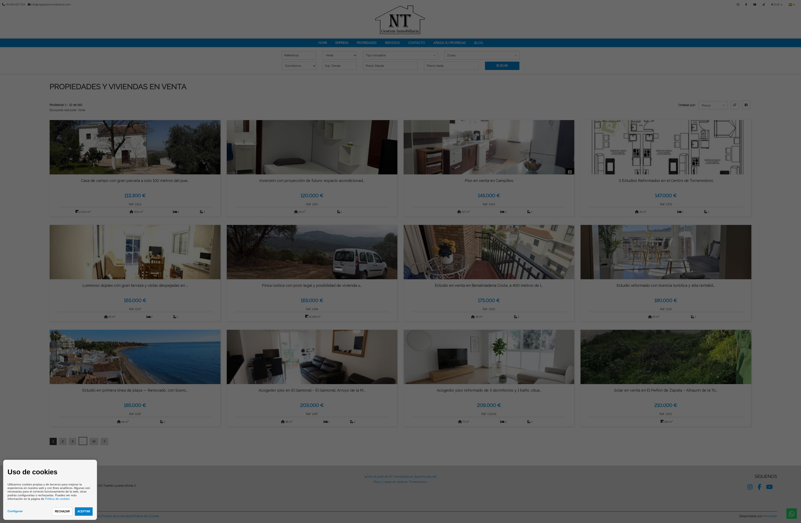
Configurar (15, 511)
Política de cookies (57, 498)
